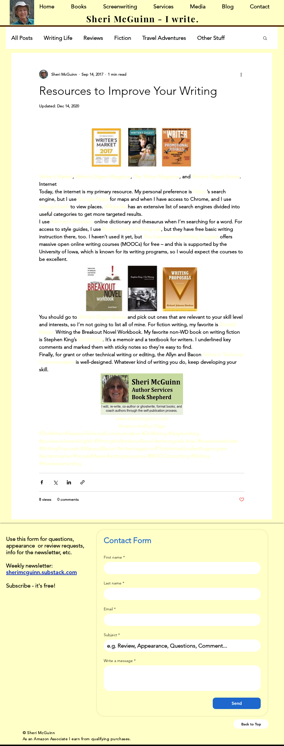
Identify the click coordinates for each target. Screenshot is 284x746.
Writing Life (58, 37)
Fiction (122, 37)
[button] (265, 38)
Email (110, 609)
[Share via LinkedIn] (69, 482)
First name (114, 557)
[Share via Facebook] (41, 482)
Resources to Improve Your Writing (128, 91)
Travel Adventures (164, 37)
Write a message (120, 660)
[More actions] (241, 74)
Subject (112, 635)
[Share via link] (82, 482)
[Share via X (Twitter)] (55, 482)
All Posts (22, 37)
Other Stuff (211, 37)
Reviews (93, 37)
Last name (114, 583)
